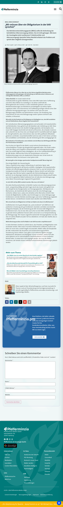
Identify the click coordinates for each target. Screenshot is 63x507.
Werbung (27, 477)
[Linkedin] (7, 439)
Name (7, 381)
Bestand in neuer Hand (31, 460)
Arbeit (36, 45)
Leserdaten (8, 463)
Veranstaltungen (29, 483)
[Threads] (12, 439)
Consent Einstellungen (11, 495)
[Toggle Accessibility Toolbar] (59, 503)
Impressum (36, 495)
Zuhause (47, 471)
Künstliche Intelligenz (30, 466)
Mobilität (47, 460)
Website (7, 394)
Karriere (7, 457)
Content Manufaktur (11, 466)
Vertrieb (47, 466)
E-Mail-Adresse (10, 388)
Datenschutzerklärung (46, 495)
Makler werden (28, 463)
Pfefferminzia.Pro (10, 476)
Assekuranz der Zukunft (31, 455)
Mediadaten (8, 460)
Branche (47, 474)
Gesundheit (48, 457)
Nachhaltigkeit (28, 469)
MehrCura (8, 479)
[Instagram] (9, 439)
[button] (55, 9)
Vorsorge (47, 469)
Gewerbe (47, 463)
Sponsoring (27, 480)
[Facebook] (5, 439)
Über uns (7, 455)
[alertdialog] (31, 504)
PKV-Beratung (28, 457)
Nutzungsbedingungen (25, 495)
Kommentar (9, 360)
